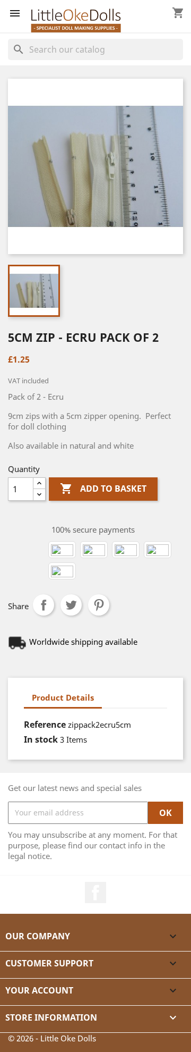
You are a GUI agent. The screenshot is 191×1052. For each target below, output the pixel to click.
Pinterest (98, 605)
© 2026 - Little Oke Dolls (52, 1038)
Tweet (71, 605)
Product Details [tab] (63, 697)
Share (43, 605)
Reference (45, 724)
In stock (41, 739)
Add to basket (103, 488)
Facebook (95, 892)
